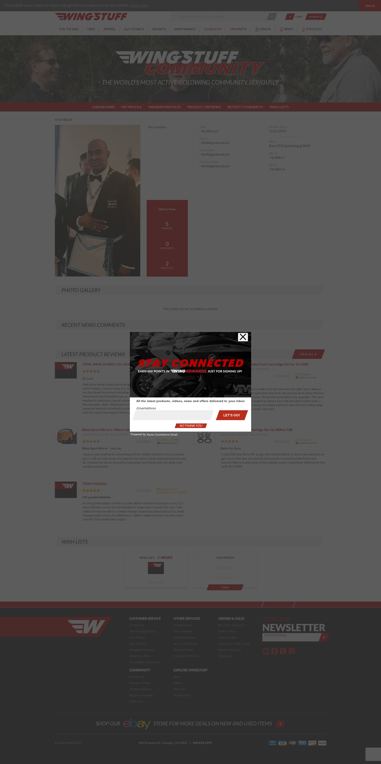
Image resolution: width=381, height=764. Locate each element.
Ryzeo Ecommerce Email (162, 434)
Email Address (146, 408)
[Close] (243, 337)
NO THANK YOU (191, 425)
